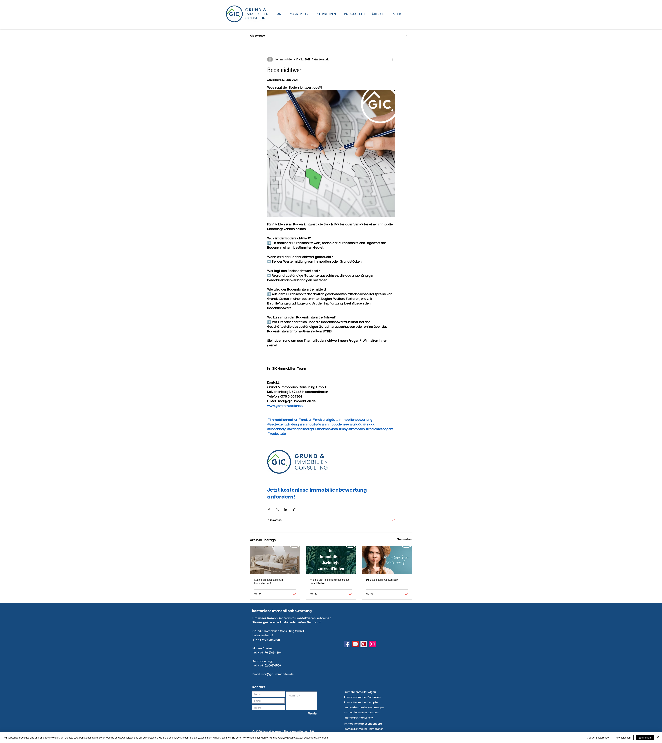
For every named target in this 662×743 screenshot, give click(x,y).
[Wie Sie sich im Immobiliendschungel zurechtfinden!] (331, 560)
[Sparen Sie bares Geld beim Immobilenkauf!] (275, 560)
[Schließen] (658, 737)
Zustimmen (645, 737)
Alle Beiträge (257, 35)
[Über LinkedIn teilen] (285, 509)
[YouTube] (355, 644)
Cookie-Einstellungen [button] (598, 737)
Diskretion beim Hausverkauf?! (382, 580)
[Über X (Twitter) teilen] (277, 509)
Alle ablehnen (623, 737)
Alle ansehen (404, 539)
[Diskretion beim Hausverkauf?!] (387, 560)
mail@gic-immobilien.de (277, 674)
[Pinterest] (363, 644)
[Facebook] (347, 644)
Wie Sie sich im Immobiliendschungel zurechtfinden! (330, 581)
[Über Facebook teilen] (268, 509)
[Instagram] (372, 644)
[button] (407, 35)
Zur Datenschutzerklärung (313, 737)
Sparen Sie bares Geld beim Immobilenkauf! (269, 581)
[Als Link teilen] (294, 509)
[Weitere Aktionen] (393, 59)
